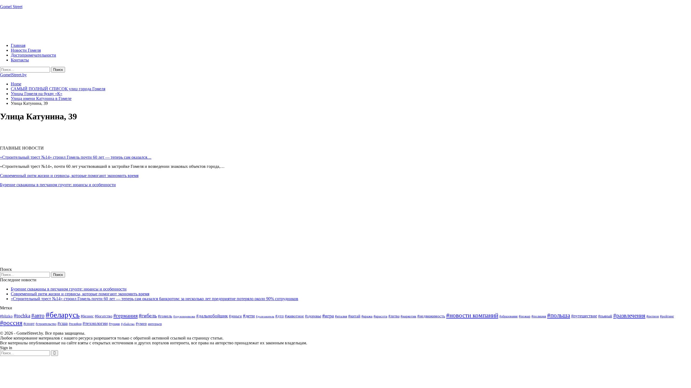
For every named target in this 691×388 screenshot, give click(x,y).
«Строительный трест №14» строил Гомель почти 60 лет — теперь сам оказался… (75, 157)
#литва (393, 316)
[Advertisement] (98, 25)
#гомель (165, 316)
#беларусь (63, 314)
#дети (249, 315)
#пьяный (605, 316)
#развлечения (629, 315)
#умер (141, 323)
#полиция (538, 316)
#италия (341, 316)
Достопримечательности (33, 55)
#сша (62, 323)
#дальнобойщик (212, 315)
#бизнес (87, 316)
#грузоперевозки (184, 316)
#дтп (279, 316)
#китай (354, 316)
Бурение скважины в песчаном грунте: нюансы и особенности (58, 184)
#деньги (235, 316)
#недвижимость (431, 316)
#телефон (75, 324)
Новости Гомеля (26, 50)
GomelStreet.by (13, 74)
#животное (294, 316)
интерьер (155, 324)
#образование (508, 316)
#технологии (95, 323)
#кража (366, 316)
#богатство (103, 316)
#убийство (128, 324)
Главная (18, 45)
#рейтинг (667, 316)
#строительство (46, 324)
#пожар (524, 316)
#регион (652, 316)
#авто (38, 315)
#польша (558, 315)
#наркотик (408, 316)
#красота (380, 316)
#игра (328, 315)
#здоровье (313, 316)
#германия (125, 315)
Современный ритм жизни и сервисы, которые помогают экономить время (69, 175)
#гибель (148, 315)
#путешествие (584, 316)
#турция (114, 324)
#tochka (22, 315)
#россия (11, 322)
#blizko (6, 316)
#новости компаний (472, 315)
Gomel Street (11, 6)
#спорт (29, 323)
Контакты (20, 60)
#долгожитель (265, 316)
